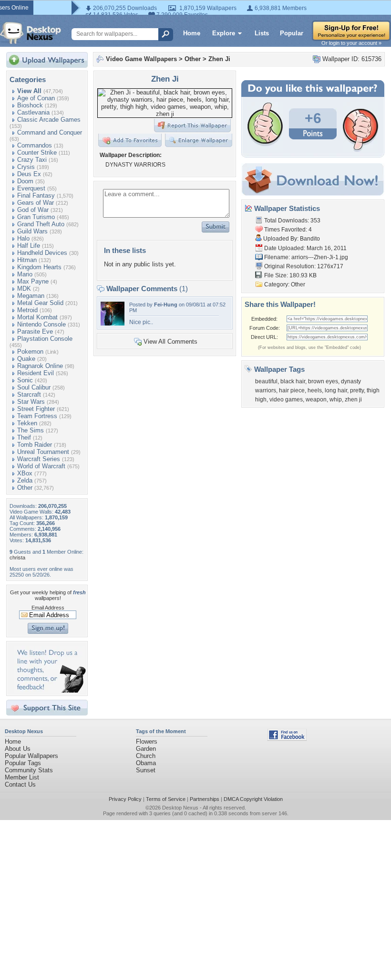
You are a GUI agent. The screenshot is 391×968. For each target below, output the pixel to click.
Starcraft (29, 394)
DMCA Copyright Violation (253, 799)
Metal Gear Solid (40, 302)
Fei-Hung (165, 304)
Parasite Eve (35, 331)
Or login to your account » (351, 43)
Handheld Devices (42, 252)
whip (335, 399)
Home (191, 33)
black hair (292, 381)
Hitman (27, 259)
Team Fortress (37, 416)
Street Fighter (36, 408)
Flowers (146, 741)
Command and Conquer (49, 132)
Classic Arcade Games (49, 119)
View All (29, 91)
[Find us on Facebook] (287, 738)
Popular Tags (23, 763)
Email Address (47, 607)
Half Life (28, 245)
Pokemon (30, 351)
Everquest (31, 188)
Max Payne (33, 281)
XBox (24, 473)
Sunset (145, 770)
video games (286, 399)
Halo (23, 238)
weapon (316, 399)
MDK (24, 288)
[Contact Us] (50, 690)
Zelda (24, 480)
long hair (336, 390)
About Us (18, 748)
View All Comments (170, 341)
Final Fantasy (36, 195)
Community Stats (29, 770)
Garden (146, 748)
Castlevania (33, 112)
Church (145, 755)
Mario (24, 274)
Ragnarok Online (40, 365)
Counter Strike (37, 152)
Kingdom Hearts (39, 267)
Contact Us (20, 784)
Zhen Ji (219, 59)
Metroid (27, 310)
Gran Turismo (36, 217)
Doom (25, 181)
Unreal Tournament (43, 451)
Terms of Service (165, 799)
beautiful (266, 381)
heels (315, 390)
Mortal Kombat (37, 317)
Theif (24, 437)
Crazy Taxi (32, 159)
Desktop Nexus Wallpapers (30, 33)
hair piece (292, 390)
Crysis (26, 166)
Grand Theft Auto (40, 224)
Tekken (27, 423)
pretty (357, 390)
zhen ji (353, 399)
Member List (22, 777)
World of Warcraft (41, 466)
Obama (146, 763)
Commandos (34, 145)
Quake (26, 358)
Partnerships (204, 799)
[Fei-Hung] (112, 323)
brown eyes (323, 381)
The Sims (30, 430)
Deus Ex (29, 174)
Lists (262, 33)
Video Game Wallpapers (141, 59)
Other (24, 487)
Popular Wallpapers (31, 755)
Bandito (310, 238)
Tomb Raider (34, 444)
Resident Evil (35, 373)
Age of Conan (36, 98)
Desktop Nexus (180, 807)
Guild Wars (32, 231)
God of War (33, 209)
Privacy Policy (125, 799)
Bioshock (30, 105)
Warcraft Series (38, 459)
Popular (291, 33)
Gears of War (35, 202)
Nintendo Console (41, 324)
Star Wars (31, 401)
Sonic (25, 380)
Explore (223, 33)
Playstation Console (44, 338)
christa (17, 557)
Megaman (30, 295)
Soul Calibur (34, 387)
